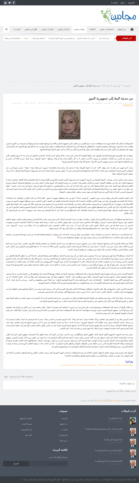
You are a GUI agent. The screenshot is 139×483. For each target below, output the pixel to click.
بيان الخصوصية (26, 430)
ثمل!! (36, 38)
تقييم (6, 377)
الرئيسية (131, 3)
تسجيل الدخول (115, 401)
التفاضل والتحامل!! (48, 38)
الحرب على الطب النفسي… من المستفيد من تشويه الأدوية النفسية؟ (82, 38)
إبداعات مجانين (64, 29)
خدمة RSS (63, 441)
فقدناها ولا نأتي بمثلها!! (22, 38)
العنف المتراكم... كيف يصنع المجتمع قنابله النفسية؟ (103, 429)
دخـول (122, 3)
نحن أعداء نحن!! (114, 38)
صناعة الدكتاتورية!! (115, 418)
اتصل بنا (114, 3)
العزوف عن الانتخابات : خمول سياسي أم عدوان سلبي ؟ (93, 365)
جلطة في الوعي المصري (68, 365)
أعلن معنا (28, 435)
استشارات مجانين (107, 29)
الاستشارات (63, 435)
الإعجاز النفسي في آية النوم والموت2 (108, 450)
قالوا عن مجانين (31, 29)
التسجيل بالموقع (26, 418)
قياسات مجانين (47, 29)
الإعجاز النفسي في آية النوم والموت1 (108, 461)
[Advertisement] (69, 63)
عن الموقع (122, 29)
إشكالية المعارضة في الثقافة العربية (122, 365)
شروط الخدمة (27, 424)
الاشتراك (100, 401)
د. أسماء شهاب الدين (121, 103)
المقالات (92, 29)
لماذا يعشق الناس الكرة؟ (113, 440)
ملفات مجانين (79, 29)
